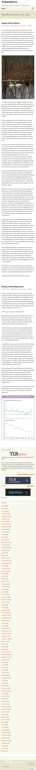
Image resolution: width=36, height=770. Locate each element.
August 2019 (5, 602)
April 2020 (4, 592)
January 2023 (5, 558)
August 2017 (5, 641)
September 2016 (6, 657)
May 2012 (4, 699)
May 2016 (4, 667)
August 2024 (5, 532)
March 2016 (4, 672)
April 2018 (4, 626)
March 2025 (4, 521)
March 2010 (4, 717)
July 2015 (4, 680)
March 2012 (4, 701)
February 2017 (5, 652)
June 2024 (4, 534)
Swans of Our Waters (11, 23)
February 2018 (5, 628)
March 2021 (4, 581)
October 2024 (5, 529)
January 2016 (5, 675)
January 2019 (5, 610)
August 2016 (5, 659)
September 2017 (6, 639)
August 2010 (5, 712)
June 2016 (4, 665)
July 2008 (4, 745)
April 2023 (4, 555)
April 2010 (4, 714)
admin (30, 25)
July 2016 (4, 662)
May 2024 (4, 537)
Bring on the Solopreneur (13, 286)
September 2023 (6, 547)
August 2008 (5, 743)
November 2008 (6, 735)
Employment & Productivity (19, 25)
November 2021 (6, 571)
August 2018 (5, 620)
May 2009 (4, 725)
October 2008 (5, 738)
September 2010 (6, 709)
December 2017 (6, 631)
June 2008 (4, 748)
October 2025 (5, 513)
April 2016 (4, 670)
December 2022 (6, 560)
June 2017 (4, 646)
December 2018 (6, 613)
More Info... (4, 486)
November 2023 (6, 542)
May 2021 (4, 576)
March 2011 (4, 704)
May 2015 (4, 683)
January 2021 (5, 586)
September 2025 (6, 516)
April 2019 (4, 607)
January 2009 (5, 730)
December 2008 (6, 732)
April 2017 (4, 649)
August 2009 (5, 719)
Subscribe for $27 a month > (26, 474)
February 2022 (5, 568)
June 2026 (4, 506)
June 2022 (4, 566)
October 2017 (5, 636)
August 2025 (5, 519)
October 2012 (5, 696)
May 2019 (4, 605)
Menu (3, 8)
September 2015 (6, 678)
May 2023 (4, 553)
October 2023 (5, 545)
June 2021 (4, 573)
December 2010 (6, 706)
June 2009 (4, 722)
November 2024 (6, 526)
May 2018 (4, 623)
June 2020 (4, 589)
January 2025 (5, 524)
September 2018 (6, 618)
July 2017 (4, 644)
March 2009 (4, 727)
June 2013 (4, 693)
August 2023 (5, 550)
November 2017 (6, 633)
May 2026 (4, 508)
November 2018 (6, 615)
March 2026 (4, 511)
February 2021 (5, 584)
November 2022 (6, 563)
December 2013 (6, 691)
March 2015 (4, 685)
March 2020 (4, 594)
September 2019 (6, 599)
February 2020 (5, 597)
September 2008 (6, 740)
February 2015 (5, 688)
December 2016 (6, 654)
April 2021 (4, 579)
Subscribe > (30, 486)
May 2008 (4, 751)
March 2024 (4, 540)
